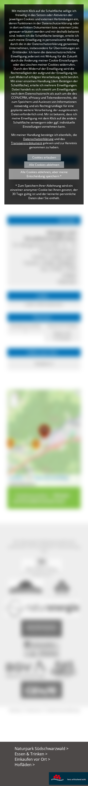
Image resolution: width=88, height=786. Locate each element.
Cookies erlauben (44, 157)
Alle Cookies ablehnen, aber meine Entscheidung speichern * (44, 174)
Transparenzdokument (26, 143)
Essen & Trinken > (31, 754)
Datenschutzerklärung (38, 139)
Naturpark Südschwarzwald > (41, 748)
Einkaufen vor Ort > (32, 759)
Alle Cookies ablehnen (44, 165)
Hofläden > (25, 764)
